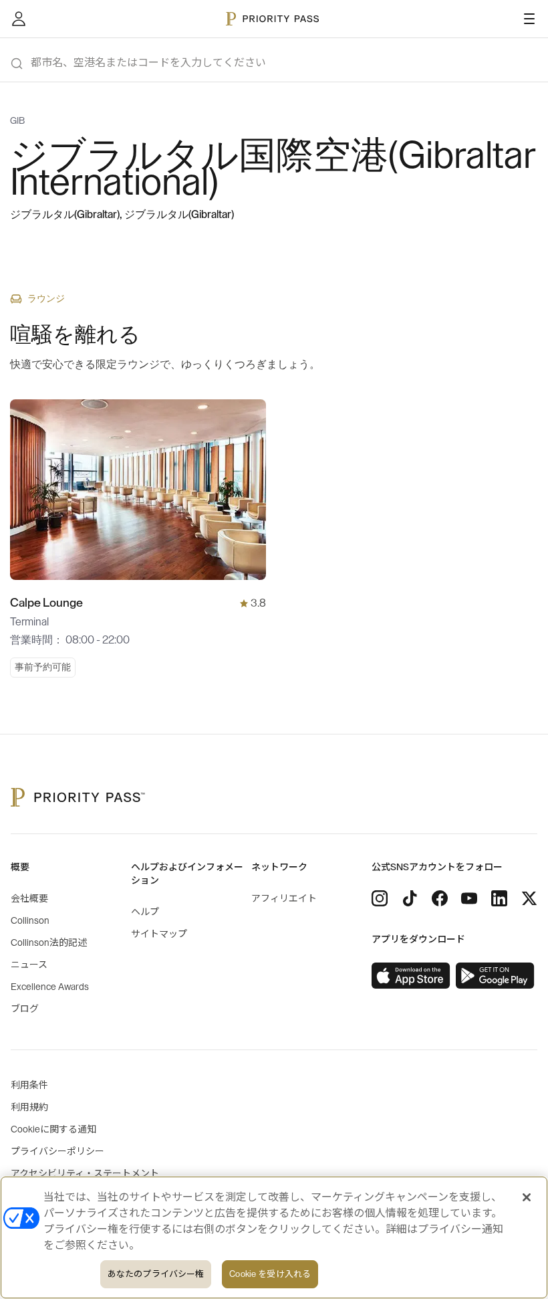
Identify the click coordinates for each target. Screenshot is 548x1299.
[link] (411, 976)
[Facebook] (440, 898)
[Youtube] (469, 898)
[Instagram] (380, 898)
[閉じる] (526, 1197)
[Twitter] (529, 898)
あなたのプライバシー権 (156, 1274)
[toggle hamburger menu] (529, 19)
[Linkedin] (499, 898)
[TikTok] (410, 898)
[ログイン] (19, 19)
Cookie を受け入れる (270, 1274)
